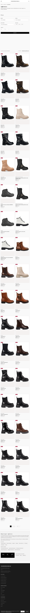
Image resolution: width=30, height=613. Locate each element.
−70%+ (22, 24)
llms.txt (1, 606)
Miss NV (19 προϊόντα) (4, 549)
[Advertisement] (15, 42)
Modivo (21, 555)
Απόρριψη (27, 611)
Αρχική (2, 4)
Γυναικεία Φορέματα (3, 577)
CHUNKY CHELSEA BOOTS (4, 362)
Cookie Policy (2, 603)
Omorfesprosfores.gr (15, 1)
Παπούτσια (5, 4)
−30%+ (16, 24)
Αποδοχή (22, 611)
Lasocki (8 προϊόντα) (17, 549)
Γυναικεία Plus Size (3, 583)
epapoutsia (24, 555)
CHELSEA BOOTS (3, 284)
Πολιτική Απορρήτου (3, 601)
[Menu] (1, 1)
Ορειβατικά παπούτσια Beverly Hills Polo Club (21, 204)
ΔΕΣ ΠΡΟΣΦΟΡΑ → (7, 77)
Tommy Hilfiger (3, 590)
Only (1, 593)
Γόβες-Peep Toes (21, 543)
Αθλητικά (17, 543)
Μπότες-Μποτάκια (9, 543)
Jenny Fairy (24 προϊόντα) (12, 548)
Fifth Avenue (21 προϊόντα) (19, 548)
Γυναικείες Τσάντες (3, 580)
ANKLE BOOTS (17, 257)
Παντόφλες (26, 543)
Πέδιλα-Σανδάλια (3, 543)
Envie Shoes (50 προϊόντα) (4, 548)
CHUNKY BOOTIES (3, 388)
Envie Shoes (17, 555)
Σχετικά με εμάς (3, 598)
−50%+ (19, 24)
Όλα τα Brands (3, 587)
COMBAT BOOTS (17, 284)
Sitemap (2, 604)
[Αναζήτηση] (28, 1)
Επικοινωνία (2, 600)
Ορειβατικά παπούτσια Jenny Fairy (20, 231)
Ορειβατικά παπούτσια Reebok (5, 231)
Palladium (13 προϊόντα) (11, 549)
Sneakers (13, 543)
